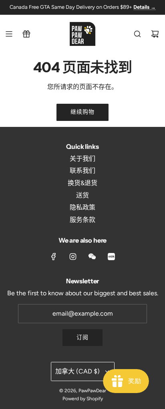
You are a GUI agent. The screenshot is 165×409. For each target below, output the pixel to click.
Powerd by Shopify (82, 398)
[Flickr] (92, 256)
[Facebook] (53, 256)
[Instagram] (73, 256)
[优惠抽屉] (26, 34)
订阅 (82, 337)
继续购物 (82, 112)
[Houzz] (111, 256)
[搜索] (137, 34)
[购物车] (155, 34)
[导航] (9, 34)
